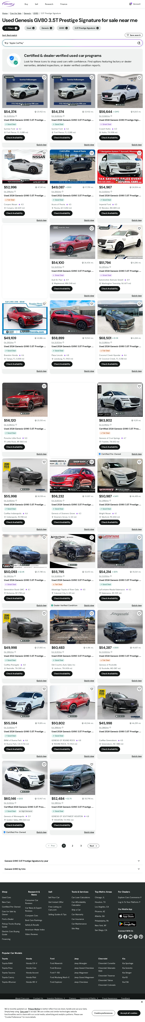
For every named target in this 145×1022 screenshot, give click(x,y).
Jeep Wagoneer (81, 972)
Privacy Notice (34, 1009)
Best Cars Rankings (33, 920)
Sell (36, 4)
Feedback (125, 998)
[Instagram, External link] (136, 937)
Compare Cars (31, 915)
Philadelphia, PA (101, 921)
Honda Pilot (31, 977)
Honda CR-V (31, 963)
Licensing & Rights (88, 998)
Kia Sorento (127, 968)
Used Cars (6, 897)
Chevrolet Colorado (107, 985)
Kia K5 (125, 977)
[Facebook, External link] (125, 937)
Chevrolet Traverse (106, 975)
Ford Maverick (56, 963)
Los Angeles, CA (102, 906)
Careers (72, 998)
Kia (123, 958)
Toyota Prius (7, 968)
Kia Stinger (127, 972)
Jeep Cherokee (81, 982)
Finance (63, 4)
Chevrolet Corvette (106, 963)
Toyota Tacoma (8, 972)
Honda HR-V (31, 982)
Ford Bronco (55, 968)
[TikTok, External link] (120, 937)
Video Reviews (31, 934)
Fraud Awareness (109, 998)
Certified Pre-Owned (11, 906)
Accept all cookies (129, 1013)
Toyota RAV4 (7, 963)
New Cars (6, 902)
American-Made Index (35, 929)
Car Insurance (78, 919)
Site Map (75, 928)
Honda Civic (31, 968)
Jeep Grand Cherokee (84, 968)
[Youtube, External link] (131, 937)
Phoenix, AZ (100, 911)
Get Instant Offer (55, 902)
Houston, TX (100, 902)
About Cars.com (22, 998)
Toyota (5, 958)
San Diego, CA (101, 930)
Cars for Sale (15, 13)
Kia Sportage (127, 963)
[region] (72, 1010)
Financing (6, 939)
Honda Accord (32, 972)
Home (5, 13)
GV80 (35, 13)
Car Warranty (77, 914)
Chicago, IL (100, 897)
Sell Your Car (53, 897)
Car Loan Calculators (81, 897)
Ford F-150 (55, 972)
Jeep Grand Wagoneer (84, 977)
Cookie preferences (103, 1013)
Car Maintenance (79, 923)
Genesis (27, 13)
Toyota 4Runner (9, 982)
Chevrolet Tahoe (105, 980)
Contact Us (38, 998)
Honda (29, 958)
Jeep (76, 958)
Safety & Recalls (32, 925)
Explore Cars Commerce (129, 897)
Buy (26, 4)
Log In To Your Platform (128, 902)
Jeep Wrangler (80, 963)
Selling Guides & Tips (57, 914)
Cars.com (24, 1011)
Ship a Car (76, 909)
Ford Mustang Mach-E (60, 977)
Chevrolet (102, 958)
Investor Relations (55, 998)
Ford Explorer (56, 982)
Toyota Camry (8, 977)
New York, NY (100, 925)
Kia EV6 (125, 982)
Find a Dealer (8, 919)
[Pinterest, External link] (141, 937)
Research (49, 4)
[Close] (142, 1002)
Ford (52, 958)
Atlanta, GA (100, 916)
